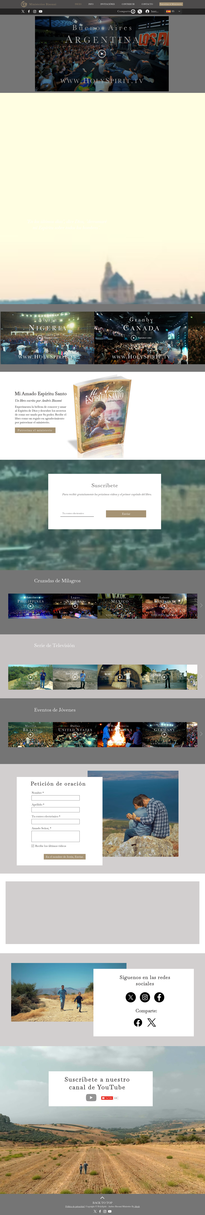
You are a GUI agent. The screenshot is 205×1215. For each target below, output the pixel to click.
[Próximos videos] (201, 337)
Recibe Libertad (165, 933)
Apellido (37, 804)
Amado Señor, (40, 828)
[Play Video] (102, 54)
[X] (23, 11)
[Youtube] (41, 11)
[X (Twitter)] (140, 11)
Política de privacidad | (75, 1209)
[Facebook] (133, 11)
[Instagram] (35, 11)
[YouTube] (91, 1100)
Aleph (137, 1209)
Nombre (37, 792)
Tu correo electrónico (45, 816)
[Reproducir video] (30, 606)
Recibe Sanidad (120, 933)
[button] (91, 4)
